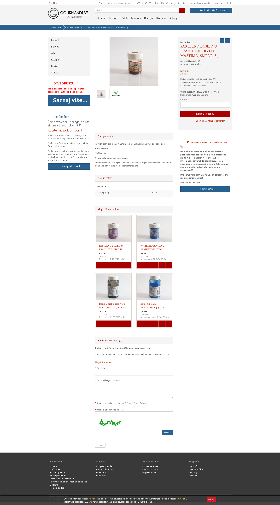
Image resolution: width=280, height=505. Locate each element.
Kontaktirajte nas (150, 466)
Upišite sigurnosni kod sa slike (109, 410)
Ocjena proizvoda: (104, 403)
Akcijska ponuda (104, 466)
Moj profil (193, 466)
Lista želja (193, 472)
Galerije (173, 18)
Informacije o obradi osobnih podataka (68, 482)
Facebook (101, 475)
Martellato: (186, 42)
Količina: (184, 100)
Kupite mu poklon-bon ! (65, 130)
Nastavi (167, 432)
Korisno (161, 18)
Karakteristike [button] (105, 178)
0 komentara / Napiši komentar (210, 121)
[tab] (134, 136)
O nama (101, 18)
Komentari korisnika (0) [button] (110, 340)
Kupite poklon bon (105, 469)
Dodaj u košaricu (205, 113)
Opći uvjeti (55, 469)
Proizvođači (101, 472)
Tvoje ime (100, 368)
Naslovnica (56, 27)
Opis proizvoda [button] (106, 136)
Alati (125, 18)
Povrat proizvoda (58, 475)
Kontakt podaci (57, 488)
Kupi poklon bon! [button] (70, 166)
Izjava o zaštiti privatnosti (62, 478)
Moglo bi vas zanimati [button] (109, 209)
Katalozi (136, 18)
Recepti (148, 18)
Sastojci (114, 18)
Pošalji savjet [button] (206, 188)
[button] (69, 100)
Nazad (100, 445)
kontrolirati (180, 499)
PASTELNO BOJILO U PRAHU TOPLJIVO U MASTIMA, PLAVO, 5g (152, 249)
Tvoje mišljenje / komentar (108, 380)
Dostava (54, 485)
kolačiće (91, 499)
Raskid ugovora (57, 472)
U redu (211, 499)
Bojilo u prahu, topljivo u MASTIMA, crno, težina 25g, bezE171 (112, 307)
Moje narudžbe (196, 469)
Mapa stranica (149, 472)
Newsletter (194, 475)
